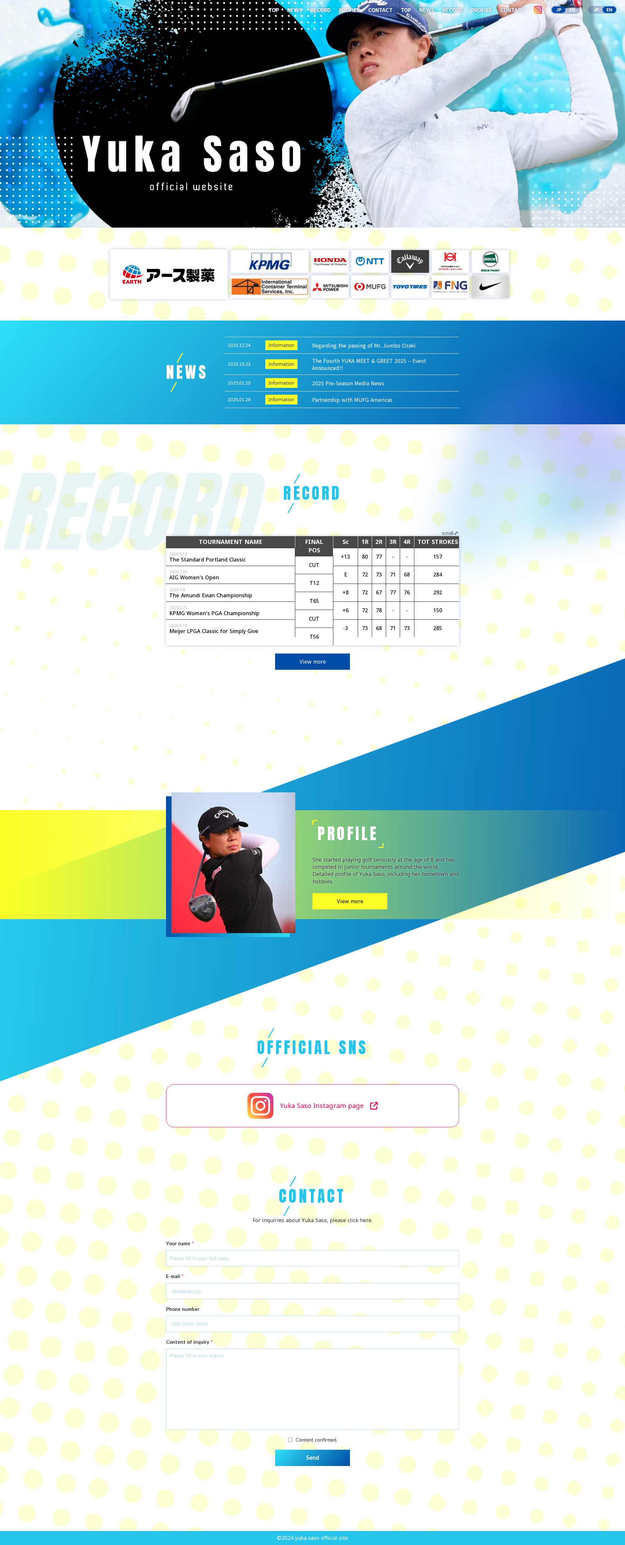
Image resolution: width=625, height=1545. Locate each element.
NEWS (294, 9)
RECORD (320, 9)
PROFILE (349, 9)
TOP (274, 9)
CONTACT (380, 9)
